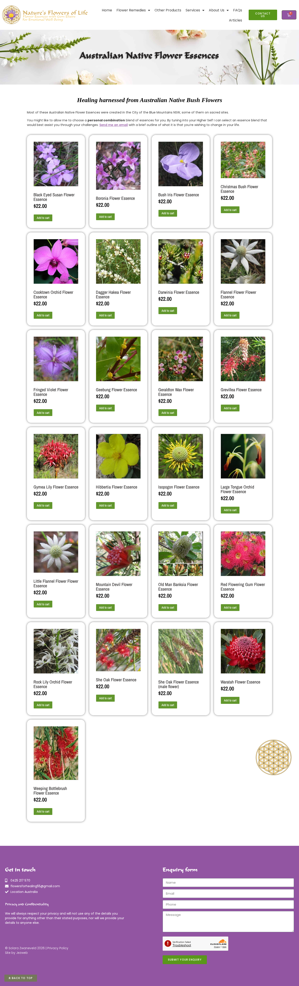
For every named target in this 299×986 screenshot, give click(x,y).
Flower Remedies (131, 10)
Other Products (168, 10)
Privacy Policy (57, 948)
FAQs (237, 10)
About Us (216, 10)
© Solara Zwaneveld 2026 (25, 948)
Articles (235, 20)
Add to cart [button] (43, 218)
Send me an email (113, 125)
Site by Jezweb (16, 953)
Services (193, 10)
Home (107, 10)
